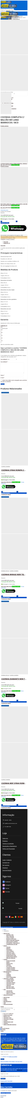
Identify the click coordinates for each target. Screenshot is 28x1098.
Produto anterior (4, 126)
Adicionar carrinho (5, 222)
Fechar (11, 927)
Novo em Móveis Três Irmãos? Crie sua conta (11, 1061)
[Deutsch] (12, 917)
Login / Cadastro (7, 860)
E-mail (2, 377)
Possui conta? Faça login (6, 1081)
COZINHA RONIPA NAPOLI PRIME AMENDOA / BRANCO (14, 163)
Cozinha (7, 16)
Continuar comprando (6, 1093)
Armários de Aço (5, 571)
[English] (6, 917)
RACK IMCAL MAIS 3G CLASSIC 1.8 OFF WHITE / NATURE (14, 204)
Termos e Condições (8, 843)
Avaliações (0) (6, 243)
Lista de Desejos (7, 870)
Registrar (3, 1078)
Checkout (5, 868)
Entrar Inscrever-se (5, 927)
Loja (4, 16)
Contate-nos (6, 862)
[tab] (15, 241)
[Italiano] (15, 917)
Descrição (5, 241)
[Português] (18, 917)
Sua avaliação (4, 359)
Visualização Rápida (6, 494)
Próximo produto (5, 166)
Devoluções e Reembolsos (10, 846)
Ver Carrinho (6, 865)
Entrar (2, 1059)
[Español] (21, 917)
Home (2, 16)
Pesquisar (3, 1011)
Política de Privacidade (9, 849)
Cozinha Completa (13, 16)
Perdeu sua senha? (12, 1056)
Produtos (5, 841)
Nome (2, 375)
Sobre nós (5, 838)
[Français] (9, 917)
